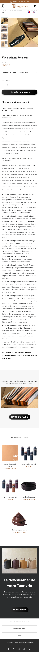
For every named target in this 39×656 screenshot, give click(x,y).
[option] (34, 12)
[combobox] (29, 12)
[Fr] (29, 12)
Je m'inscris (19, 609)
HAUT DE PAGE (19, 417)
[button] (19, 72)
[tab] (19, 72)
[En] (34, 12)
